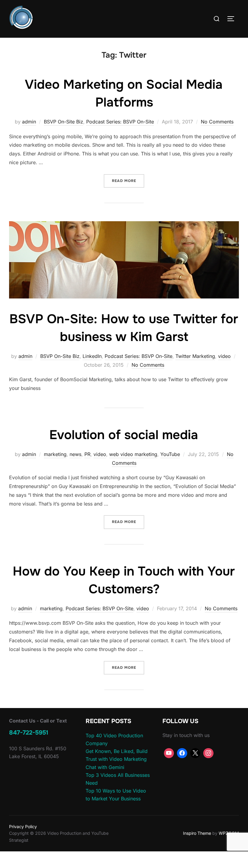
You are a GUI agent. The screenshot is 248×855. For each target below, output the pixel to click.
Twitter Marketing (195, 356)
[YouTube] (169, 753)
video (224, 356)
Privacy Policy (23, 826)
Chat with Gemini (105, 767)
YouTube (170, 454)
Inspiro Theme (197, 833)
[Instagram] (208, 753)
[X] (195, 753)
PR (87, 454)
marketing (55, 454)
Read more (128, 180)
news (75, 454)
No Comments (217, 122)
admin (29, 122)
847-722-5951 (28, 732)
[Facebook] (182, 753)
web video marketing (133, 454)
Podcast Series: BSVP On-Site (120, 122)
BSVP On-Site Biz (63, 122)
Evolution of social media (123, 435)
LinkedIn (92, 356)
